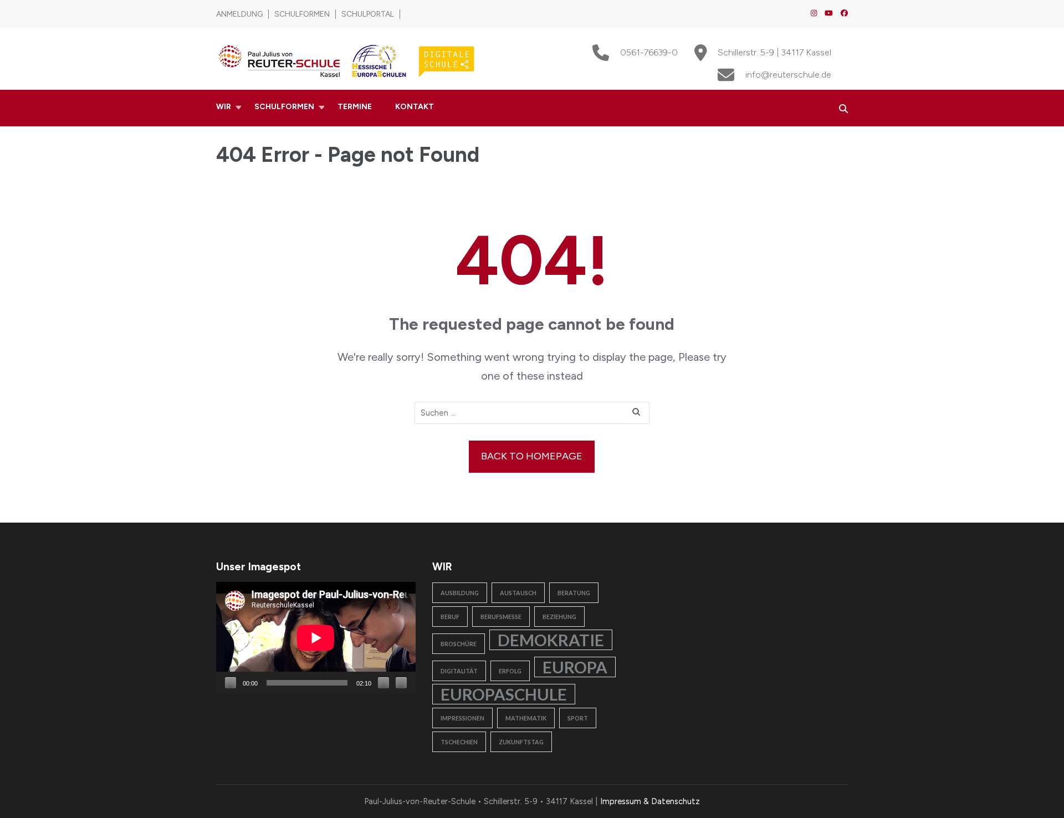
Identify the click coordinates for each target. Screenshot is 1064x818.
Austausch (518, 592)
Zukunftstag (521, 741)
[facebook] (844, 13)
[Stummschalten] (383, 682)
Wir (223, 106)
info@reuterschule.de (788, 74)
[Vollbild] (401, 682)
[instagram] (814, 13)
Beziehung (559, 616)
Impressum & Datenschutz (650, 801)
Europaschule (504, 694)
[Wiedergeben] (230, 682)
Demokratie (551, 640)
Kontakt (414, 106)
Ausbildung (460, 592)
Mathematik (525, 718)
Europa (575, 667)
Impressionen (462, 718)
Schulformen (302, 14)
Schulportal (367, 14)
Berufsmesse (500, 616)
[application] (316, 638)
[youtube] (829, 13)
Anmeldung (239, 14)
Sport (577, 718)
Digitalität (459, 670)
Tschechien (459, 741)
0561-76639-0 (649, 52)
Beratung (573, 592)
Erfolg (510, 670)
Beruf (450, 616)
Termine (354, 106)
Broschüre (459, 643)
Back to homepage (531, 456)
